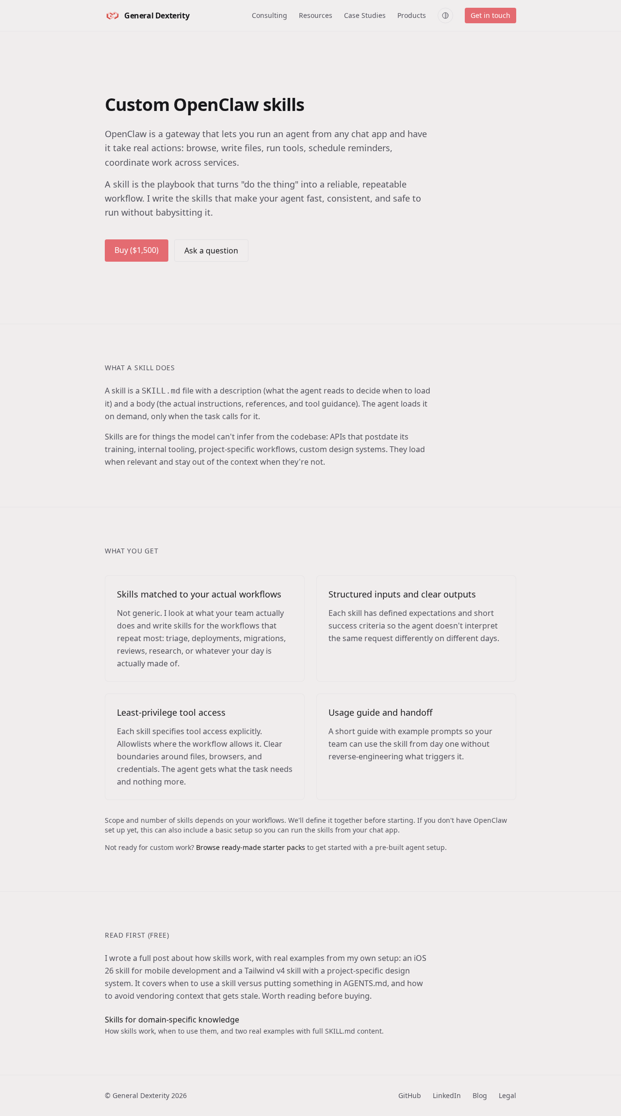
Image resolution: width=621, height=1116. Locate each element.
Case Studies (365, 15)
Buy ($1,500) (136, 250)
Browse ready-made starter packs (250, 847)
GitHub (409, 1095)
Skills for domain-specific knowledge (172, 1019)
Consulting (269, 15)
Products (411, 15)
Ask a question (211, 250)
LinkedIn (447, 1095)
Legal (507, 1095)
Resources (315, 15)
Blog (480, 1095)
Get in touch (490, 15)
